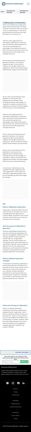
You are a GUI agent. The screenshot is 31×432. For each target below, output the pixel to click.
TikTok (13, 383)
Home (2, 11)
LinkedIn (23, 383)
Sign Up (23, 361)
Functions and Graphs (21, 352)
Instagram (7, 383)
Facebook (18, 383)
